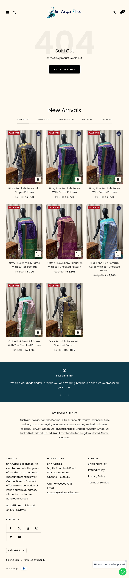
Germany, (84, 420)
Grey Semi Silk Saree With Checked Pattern (64, 343)
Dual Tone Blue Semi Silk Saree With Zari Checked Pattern (104, 266)
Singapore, (82, 429)
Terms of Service (98, 482)
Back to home (64, 69)
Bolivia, (36, 420)
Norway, (36, 429)
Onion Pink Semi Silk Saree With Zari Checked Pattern (24, 343)
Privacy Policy (96, 476)
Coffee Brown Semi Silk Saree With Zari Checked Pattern (65, 265)
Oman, (46, 429)
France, (72, 420)
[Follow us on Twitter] (19, 528)
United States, (100, 433)
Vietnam (64, 437)
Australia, (25, 420)
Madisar (87, 119)
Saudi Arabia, (67, 429)
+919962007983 (63, 483)
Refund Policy (96, 470)
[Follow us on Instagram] (36, 528)
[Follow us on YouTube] (19, 536)
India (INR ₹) (15, 550)
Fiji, (65, 420)
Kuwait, (35, 424)
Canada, (45, 420)
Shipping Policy (97, 464)
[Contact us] (122, 571)
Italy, (106, 420)
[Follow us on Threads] (28, 528)
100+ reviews (18, 510)
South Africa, (97, 429)
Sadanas (106, 119)
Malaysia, (46, 424)
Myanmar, (70, 424)
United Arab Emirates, (57, 433)
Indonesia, (97, 420)
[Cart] (121, 12)
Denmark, (57, 420)
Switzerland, (35, 433)
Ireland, (26, 424)
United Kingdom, (81, 433)
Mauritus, (58, 424)
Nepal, (81, 424)
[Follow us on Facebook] (10, 528)
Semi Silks (23, 119)
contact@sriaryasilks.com (63, 492)
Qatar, (55, 429)
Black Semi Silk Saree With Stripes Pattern (24, 190)
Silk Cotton (66, 119)
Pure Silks (44, 119)
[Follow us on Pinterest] (10, 536)
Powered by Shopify (34, 560)
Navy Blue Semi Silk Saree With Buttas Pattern (64, 190)
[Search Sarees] (14, 12)
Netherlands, (93, 424)
